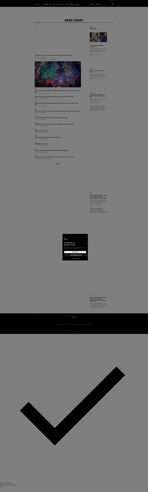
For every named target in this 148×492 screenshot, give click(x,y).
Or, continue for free (75, 258)
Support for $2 (75, 252)
